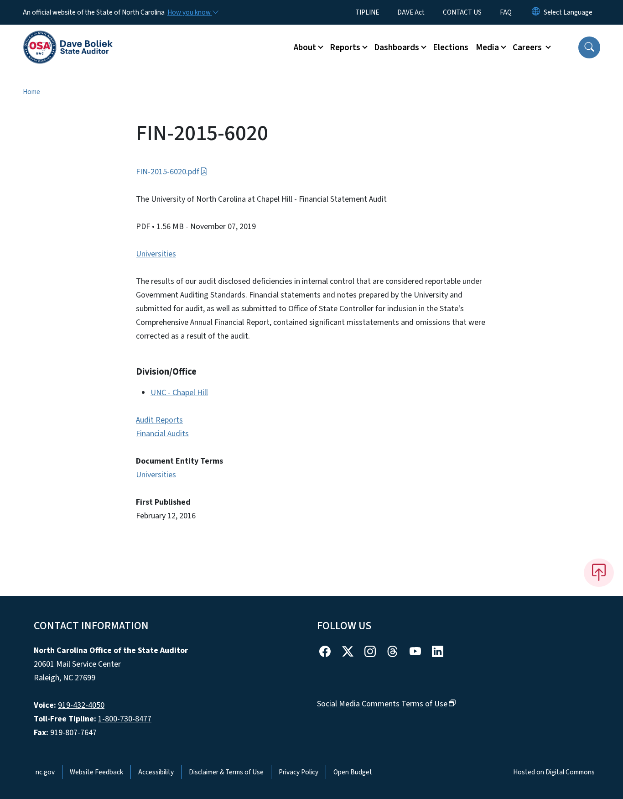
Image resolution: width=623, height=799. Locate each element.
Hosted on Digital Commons (554, 772)
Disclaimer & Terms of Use (226, 772)
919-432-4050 (81, 705)
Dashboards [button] (396, 47)
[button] (589, 47)
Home (31, 92)
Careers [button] (528, 47)
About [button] (305, 47)
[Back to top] (599, 573)
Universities (156, 254)
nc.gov (45, 772)
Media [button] (487, 47)
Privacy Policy (298, 772)
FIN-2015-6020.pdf (167, 172)
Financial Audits (162, 433)
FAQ (506, 12)
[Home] (68, 37)
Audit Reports (159, 420)
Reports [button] (345, 47)
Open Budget (352, 772)
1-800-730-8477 (124, 719)
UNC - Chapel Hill (179, 392)
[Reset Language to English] (536, 12)
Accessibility (156, 772)
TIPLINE (367, 12)
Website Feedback (96, 772)
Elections (450, 47)
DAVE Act (411, 12)
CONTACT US (462, 12)
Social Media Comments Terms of (382, 704)
